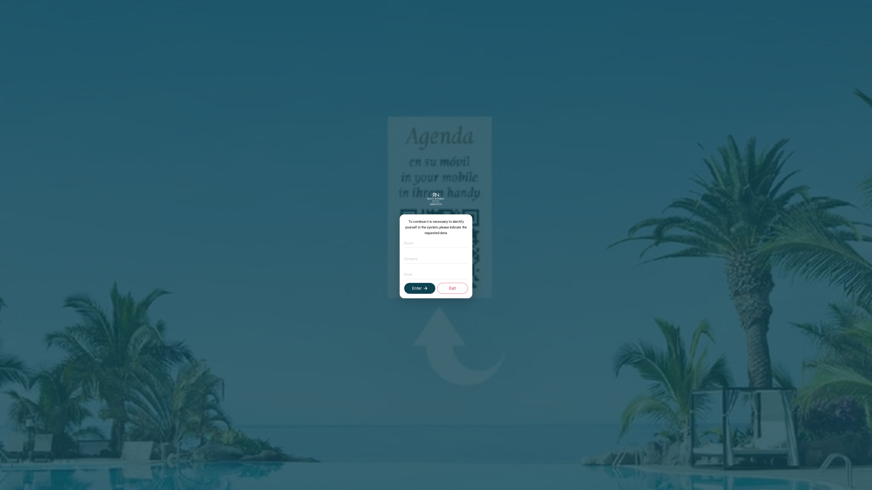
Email (407, 274)
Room (407, 243)
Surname (409, 258)
